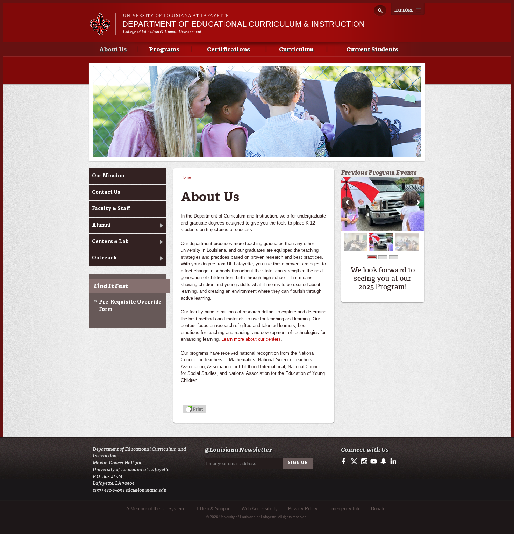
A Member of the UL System (155, 508)
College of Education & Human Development (162, 31)
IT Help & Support (212, 508)
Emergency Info (344, 508)
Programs (164, 50)
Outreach (104, 258)
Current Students (372, 50)
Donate (378, 508)
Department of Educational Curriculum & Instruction (243, 24)
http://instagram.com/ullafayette (364, 461)
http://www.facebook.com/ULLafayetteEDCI (345, 461)
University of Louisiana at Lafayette (176, 15)
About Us (113, 50)
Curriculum (296, 50)
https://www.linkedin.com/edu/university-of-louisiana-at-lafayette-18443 (392, 461)
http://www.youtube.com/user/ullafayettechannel (373, 461)
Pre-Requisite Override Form (130, 306)
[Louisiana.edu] (102, 32)
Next (418, 202)
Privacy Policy (302, 508)
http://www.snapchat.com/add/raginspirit (383, 461)
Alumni (101, 225)
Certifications (228, 50)
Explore (408, 9)
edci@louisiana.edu (146, 490)
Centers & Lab (110, 241)
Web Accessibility (260, 508)
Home (186, 177)
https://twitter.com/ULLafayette (354, 461)
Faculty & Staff (111, 208)
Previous (347, 202)
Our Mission (108, 175)
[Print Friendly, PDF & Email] (194, 409)
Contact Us (106, 192)
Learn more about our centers (251, 339)
